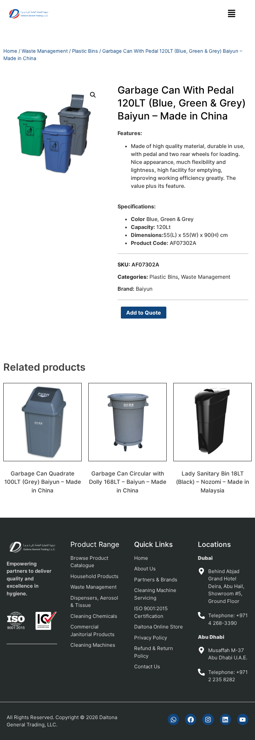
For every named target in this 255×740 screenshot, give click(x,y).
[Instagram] (207, 719)
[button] (231, 14)
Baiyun (144, 288)
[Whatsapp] (173, 719)
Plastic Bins (85, 51)
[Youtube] (242, 719)
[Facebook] (190, 719)
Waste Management (45, 51)
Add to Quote (143, 312)
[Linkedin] (225, 719)
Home (10, 51)
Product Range (94, 544)
